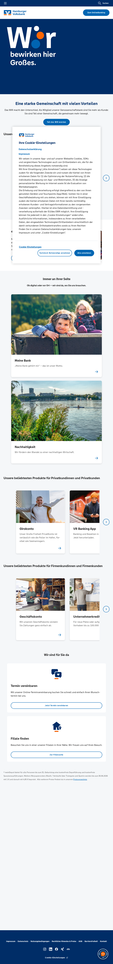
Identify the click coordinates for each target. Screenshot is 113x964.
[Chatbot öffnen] (103, 954)
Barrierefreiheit (91, 941)
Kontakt (103, 941)
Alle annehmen (84, 253)
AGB (80, 941)
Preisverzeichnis (80, 779)
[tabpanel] (40, 522)
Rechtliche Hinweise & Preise (64, 941)
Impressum (10, 941)
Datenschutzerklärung (30, 149)
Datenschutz (23, 941)
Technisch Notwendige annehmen (54, 253)
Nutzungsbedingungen (40, 941)
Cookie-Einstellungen (30, 247)
